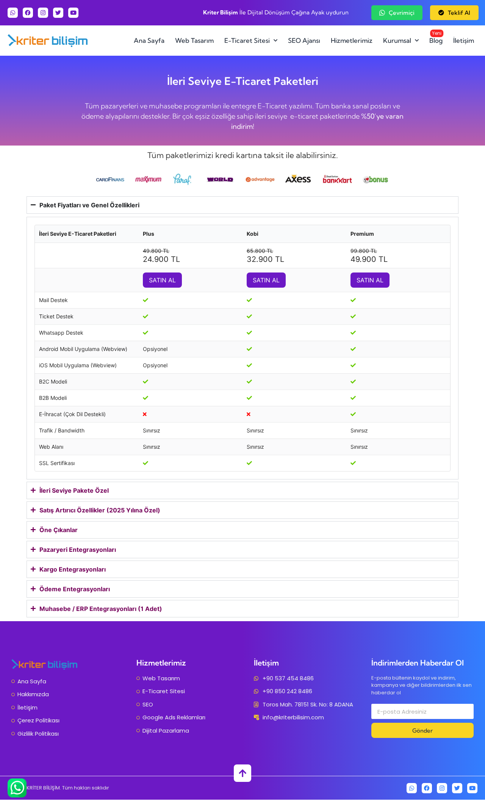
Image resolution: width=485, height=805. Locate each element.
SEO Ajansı (304, 40)
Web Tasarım (194, 40)
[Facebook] (28, 13)
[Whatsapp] (13, 13)
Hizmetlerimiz (351, 40)
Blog (436, 37)
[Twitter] (58, 13)
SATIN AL (162, 280)
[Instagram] (43, 13)
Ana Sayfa (149, 40)
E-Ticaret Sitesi (247, 40)
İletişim (463, 40)
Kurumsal (397, 40)
